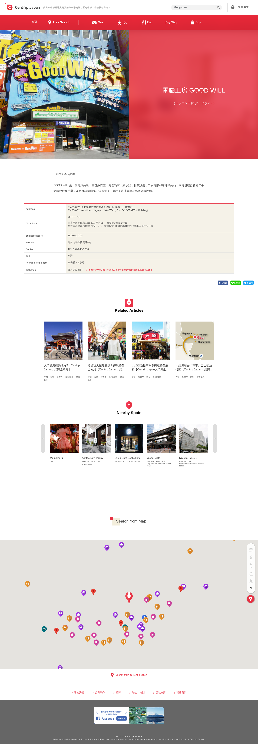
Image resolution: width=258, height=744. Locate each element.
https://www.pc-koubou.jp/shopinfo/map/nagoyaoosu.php (120, 269)
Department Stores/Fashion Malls (159, 465)
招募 (118, 692)
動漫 (46, 380)
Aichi (93, 461)
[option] (64, 94)
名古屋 (60, 377)
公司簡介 (100, 692)
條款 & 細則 (138, 692)
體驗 (78, 377)
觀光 (148, 377)
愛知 (46, 377)
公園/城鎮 (69, 377)
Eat (51, 461)
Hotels (137, 461)
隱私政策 (161, 692)
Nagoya (85, 461)
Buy (131, 461)
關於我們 (79, 692)
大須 (52, 377)
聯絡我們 (181, 692)
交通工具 (201, 377)
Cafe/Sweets (88, 464)
